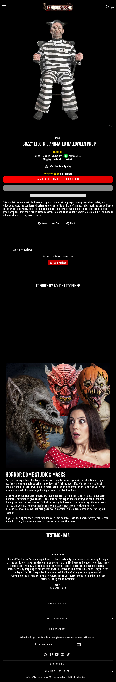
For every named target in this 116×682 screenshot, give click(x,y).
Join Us (95, 393)
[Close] (110, 282)
